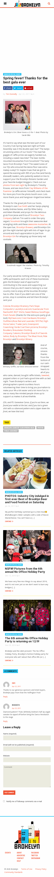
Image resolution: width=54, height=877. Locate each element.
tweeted (45, 375)
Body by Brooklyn (18, 336)
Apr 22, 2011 (16, 686)
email (29, 88)
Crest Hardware (29, 318)
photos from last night (13, 185)
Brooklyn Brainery (20, 306)
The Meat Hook (35, 336)
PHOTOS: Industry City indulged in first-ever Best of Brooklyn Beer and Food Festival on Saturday (27, 499)
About (19, 852)
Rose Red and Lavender (24, 321)
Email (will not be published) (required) (18, 745)
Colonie (6, 306)
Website (6, 755)
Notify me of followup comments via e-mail (24, 801)
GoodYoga (44, 312)
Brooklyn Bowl (28, 333)
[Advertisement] (27, 36)
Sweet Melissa (31, 312)
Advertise (21, 855)
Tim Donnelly (11, 94)
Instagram (35, 858)
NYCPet (39, 321)
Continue (8, 521)
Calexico (17, 333)
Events (8, 852)
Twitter (34, 855)
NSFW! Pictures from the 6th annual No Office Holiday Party (25, 570)
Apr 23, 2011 (16, 708)
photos (40, 427)
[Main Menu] (5, 3)
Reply (5, 696)
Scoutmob (15, 221)
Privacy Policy (40, 869)
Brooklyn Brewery (25, 227)
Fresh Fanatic (9, 315)
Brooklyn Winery (24, 339)
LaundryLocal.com (23, 309)
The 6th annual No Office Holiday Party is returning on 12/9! (26, 640)
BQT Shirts (19, 312)
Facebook (35, 852)
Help (19, 861)
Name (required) (9, 733)
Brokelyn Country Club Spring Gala (19, 427)
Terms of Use (26, 869)
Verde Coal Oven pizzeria (26, 327)
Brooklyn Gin (9, 236)
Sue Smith (23, 206)
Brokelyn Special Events (12, 74)
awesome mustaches (38, 224)
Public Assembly (11, 431)
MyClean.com (14, 318)
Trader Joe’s (21, 324)
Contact (20, 858)
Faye (13, 683)
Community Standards (13, 872)
